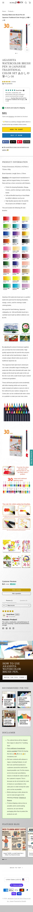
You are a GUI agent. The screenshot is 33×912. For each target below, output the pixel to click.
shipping (11, 116)
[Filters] (4, 605)
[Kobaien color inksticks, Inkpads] (8, 699)
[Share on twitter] (7, 628)
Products (10, 11)
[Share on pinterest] (10, 628)
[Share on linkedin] (13, 628)
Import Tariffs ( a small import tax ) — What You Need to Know (14, 842)
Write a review (16, 590)
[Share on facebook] (3, 628)
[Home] (16, 2)
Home (4, 11)
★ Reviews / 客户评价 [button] (31, 457)
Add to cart (16, 129)
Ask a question (16, 593)
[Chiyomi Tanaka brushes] (8, 718)
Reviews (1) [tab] (9, 600)
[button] (6, 81)
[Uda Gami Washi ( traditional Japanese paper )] (24, 699)
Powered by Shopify (20, 901)
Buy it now (16, 135)
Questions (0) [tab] (23, 600)
